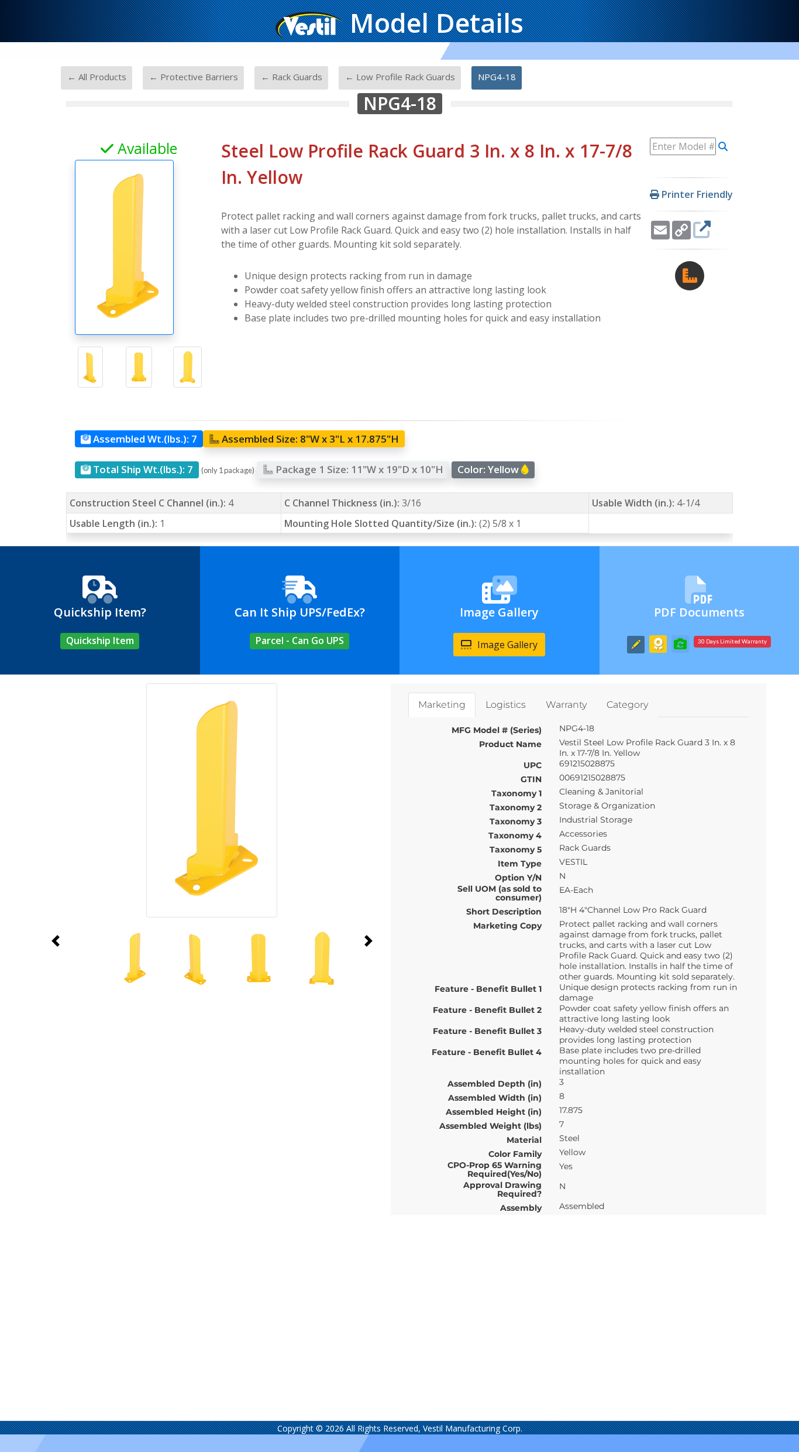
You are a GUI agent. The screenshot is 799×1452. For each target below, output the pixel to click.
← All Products (96, 77)
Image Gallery (506, 644)
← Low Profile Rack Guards (400, 77)
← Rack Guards (291, 77)
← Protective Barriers (193, 77)
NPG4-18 (497, 77)
